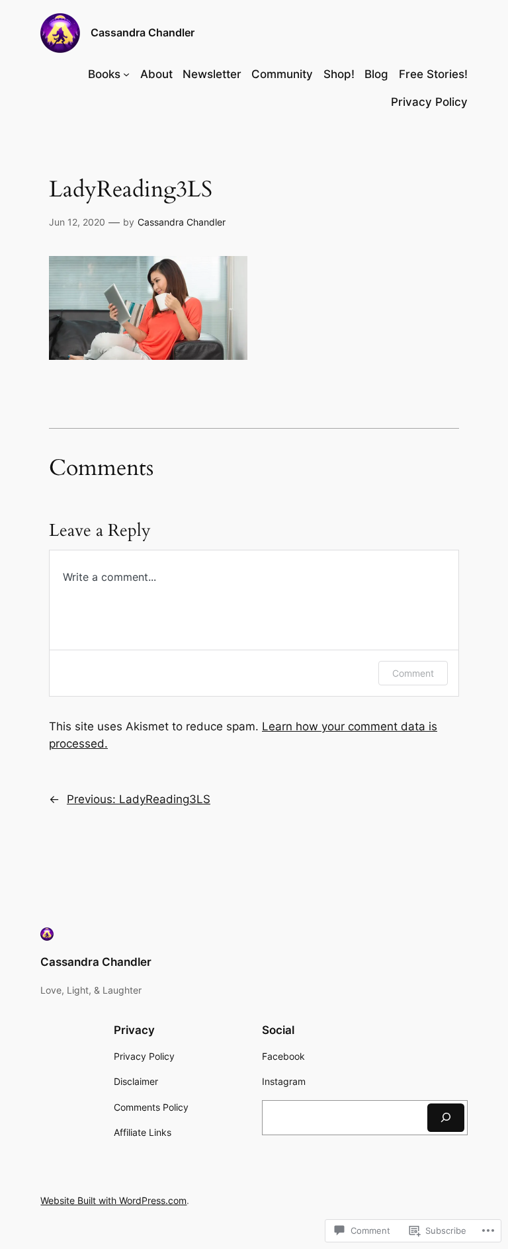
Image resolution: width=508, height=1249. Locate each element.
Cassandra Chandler (142, 32)
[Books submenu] (126, 74)
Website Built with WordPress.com (113, 1200)
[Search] (445, 1117)
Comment (413, 673)
